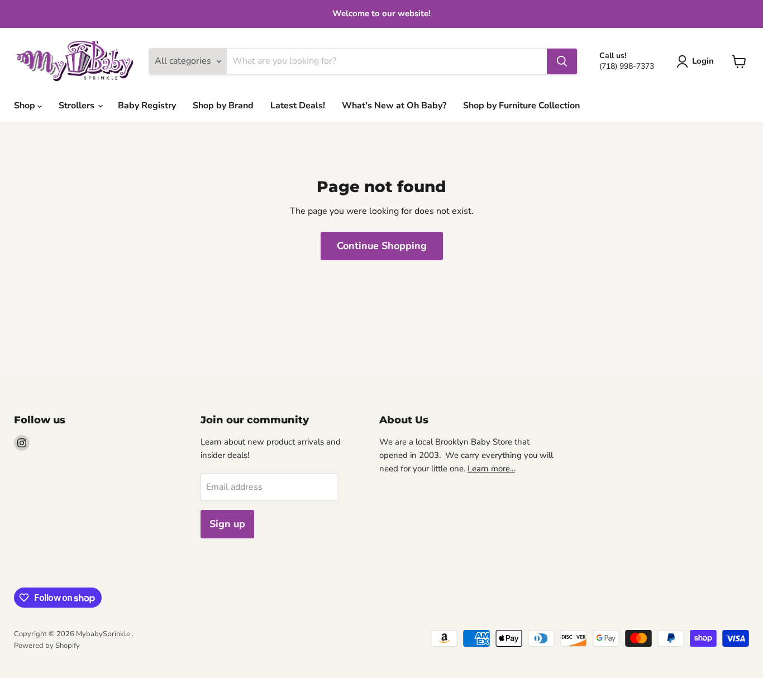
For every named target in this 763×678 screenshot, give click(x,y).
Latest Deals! (297, 105)
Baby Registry (147, 105)
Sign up (227, 524)
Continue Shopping (382, 245)
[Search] (562, 61)
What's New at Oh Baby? (394, 105)
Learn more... (491, 468)
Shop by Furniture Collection (521, 105)
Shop (25, 105)
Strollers (78, 105)
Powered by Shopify (47, 646)
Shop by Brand (223, 105)
